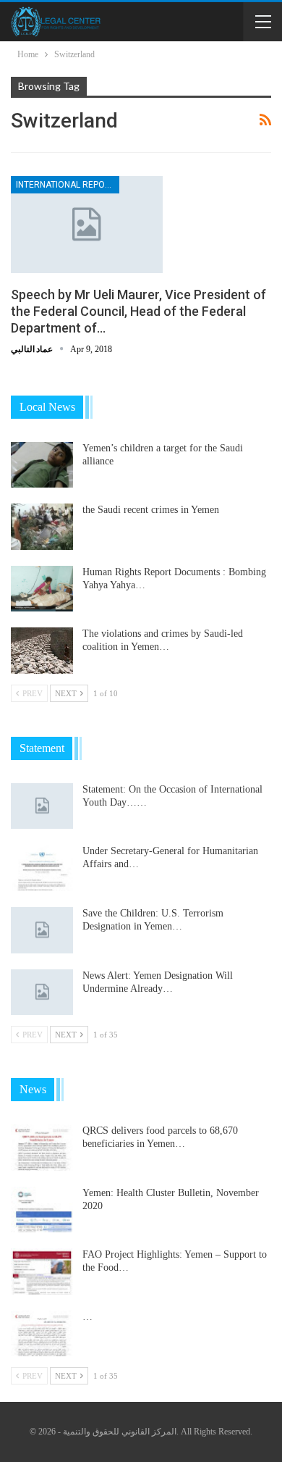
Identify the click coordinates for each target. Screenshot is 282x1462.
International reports (67, 185)
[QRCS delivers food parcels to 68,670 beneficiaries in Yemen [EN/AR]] (42, 1147)
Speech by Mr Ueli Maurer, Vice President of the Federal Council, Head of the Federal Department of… (138, 311)
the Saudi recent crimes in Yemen (150, 509)
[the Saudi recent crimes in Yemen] (42, 527)
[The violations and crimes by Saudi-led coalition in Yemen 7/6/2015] (42, 650)
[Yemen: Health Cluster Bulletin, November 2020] (42, 1210)
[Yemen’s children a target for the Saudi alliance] (42, 465)
